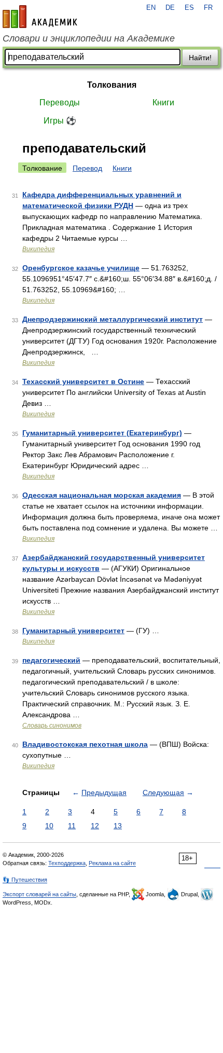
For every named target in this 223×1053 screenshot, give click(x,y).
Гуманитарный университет (73, 630)
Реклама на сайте (112, 863)
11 (72, 826)
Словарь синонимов (51, 725)
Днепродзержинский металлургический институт (112, 319)
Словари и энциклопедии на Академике (89, 38)
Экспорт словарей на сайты (39, 894)
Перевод (87, 168)
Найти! (200, 57)
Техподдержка (67, 863)
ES (189, 7)
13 (118, 826)
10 (49, 826)
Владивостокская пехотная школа (85, 744)
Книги (163, 102)
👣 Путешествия (25, 880)
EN (151, 7)
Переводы (59, 102)
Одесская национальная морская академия (101, 495)
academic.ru (40, 16)
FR (208, 7)
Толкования (111, 84)
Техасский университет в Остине (83, 381)
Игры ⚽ (60, 120)
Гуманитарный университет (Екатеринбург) (102, 433)
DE (170, 7)
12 (95, 826)
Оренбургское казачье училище (81, 268)
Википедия (38, 249)
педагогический (51, 660)
